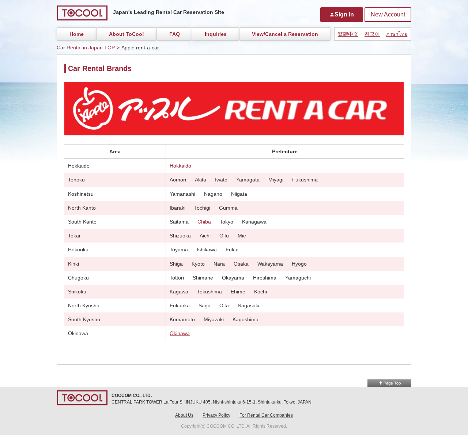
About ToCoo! (126, 34)
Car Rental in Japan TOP (86, 47)
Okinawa (180, 333)
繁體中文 (348, 34)
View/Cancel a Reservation (285, 34)
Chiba (204, 222)
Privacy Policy (216, 415)
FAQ (174, 34)
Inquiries (216, 34)
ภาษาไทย (396, 34)
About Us (184, 415)
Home (76, 34)
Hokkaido (180, 166)
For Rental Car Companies (266, 415)
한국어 (372, 34)
